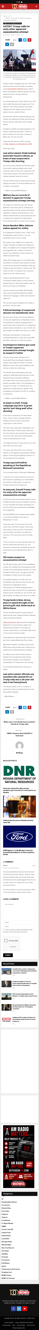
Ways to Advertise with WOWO (24, 1322)
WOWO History (6, 1275)
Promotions (6, 1260)
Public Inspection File (19, 1328)
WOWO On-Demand (8, 1278)
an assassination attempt (14, 89)
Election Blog (9, 23)
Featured (5, 1214)
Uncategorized (7, 1272)
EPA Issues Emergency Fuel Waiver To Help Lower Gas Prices (24, 995)
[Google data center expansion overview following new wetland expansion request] (6, 971)
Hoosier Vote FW (7, 1229)
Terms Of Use (31, 1325)
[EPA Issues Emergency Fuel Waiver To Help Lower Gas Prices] (6, 996)
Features (5, 1217)
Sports (4, 1266)
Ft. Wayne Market (7, 1223)
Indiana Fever (6, 1232)
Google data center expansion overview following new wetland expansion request (24, 971)
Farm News (5, 1211)
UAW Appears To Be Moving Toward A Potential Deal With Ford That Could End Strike (18, 852)
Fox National (6, 1220)
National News (17, 23)
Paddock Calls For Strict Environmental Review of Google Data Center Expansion (24, 983)
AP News (7, 35)
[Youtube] (24, 1308)
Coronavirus (6, 1205)
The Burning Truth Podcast (11, 1269)
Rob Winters (6, 1263)
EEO (14, 1325)
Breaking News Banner (9, 1202)
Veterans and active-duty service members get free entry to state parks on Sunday (19, 790)
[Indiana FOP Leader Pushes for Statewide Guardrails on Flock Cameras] (6, 1020)
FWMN (4, 1226)
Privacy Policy (21, 1325)
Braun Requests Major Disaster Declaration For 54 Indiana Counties (24, 1007)
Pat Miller (5, 1254)
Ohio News (5, 1251)
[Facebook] (13, 1308)
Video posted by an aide (11, 622)
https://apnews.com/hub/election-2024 (18, 144)
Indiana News (6, 1235)
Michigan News (7, 1242)
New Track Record (8, 1248)
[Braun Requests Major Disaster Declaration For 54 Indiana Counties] (6, 1007)
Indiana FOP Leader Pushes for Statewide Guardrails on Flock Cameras (24, 1019)
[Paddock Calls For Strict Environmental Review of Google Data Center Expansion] (6, 984)
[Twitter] (19, 1308)
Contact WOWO (8, 1322)
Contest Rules (6, 1325)
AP (4, 23)
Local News (5, 1238)
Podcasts (5, 1257)
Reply (34, 865)
